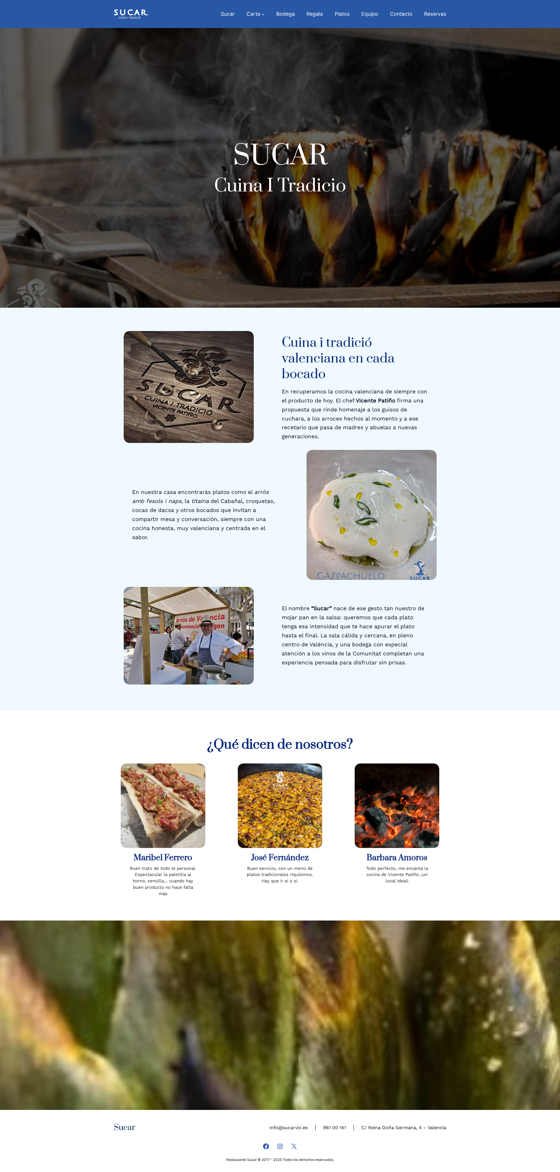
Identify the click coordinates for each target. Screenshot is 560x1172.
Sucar (124, 1127)
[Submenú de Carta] (263, 14)
